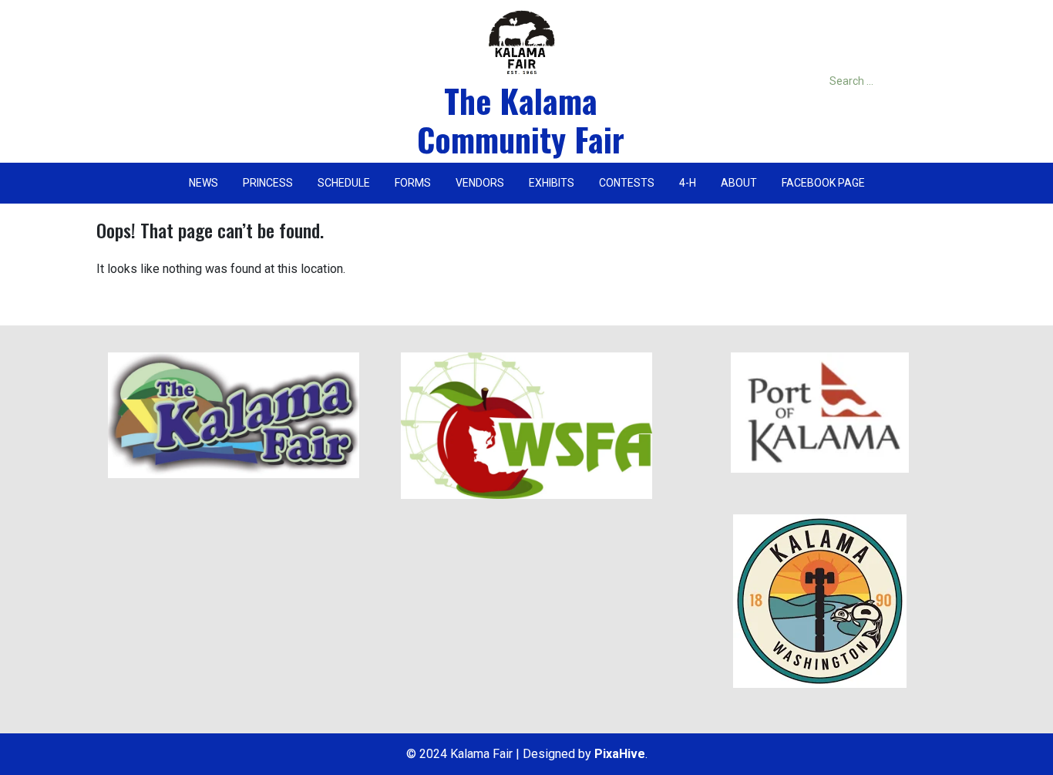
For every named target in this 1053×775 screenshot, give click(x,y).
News (203, 183)
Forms (413, 183)
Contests (626, 183)
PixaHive (619, 753)
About (739, 183)
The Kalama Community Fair (520, 119)
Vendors (480, 183)
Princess (268, 183)
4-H (687, 183)
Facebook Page (823, 183)
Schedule (344, 183)
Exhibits (551, 183)
